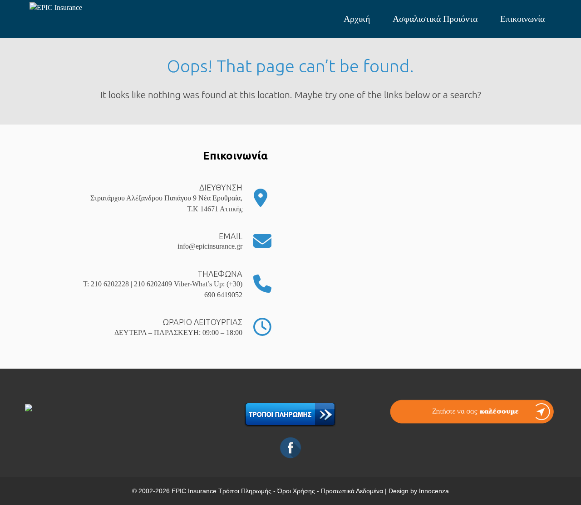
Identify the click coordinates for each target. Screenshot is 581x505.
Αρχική (357, 19)
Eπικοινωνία (522, 19)
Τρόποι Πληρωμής (244, 491)
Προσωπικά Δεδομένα (352, 491)
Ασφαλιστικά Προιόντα (435, 19)
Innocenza (434, 491)
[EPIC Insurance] (75, 7)
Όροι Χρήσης (296, 491)
